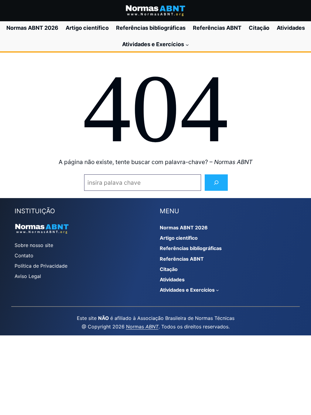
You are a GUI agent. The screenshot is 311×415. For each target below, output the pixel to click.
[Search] (216, 182)
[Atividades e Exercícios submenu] (187, 44)
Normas (142, 327)
